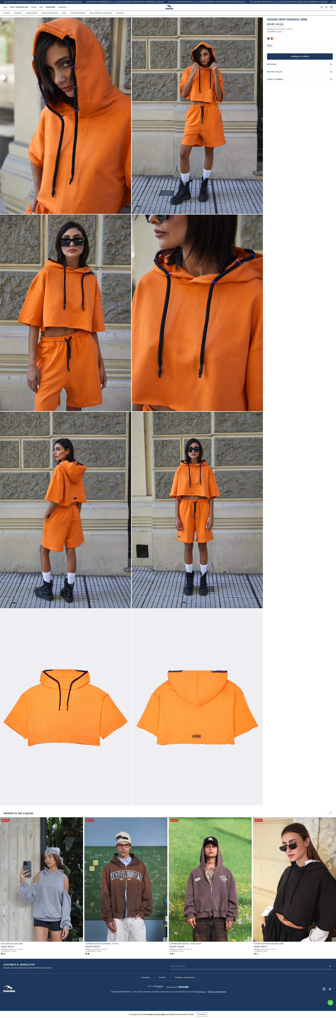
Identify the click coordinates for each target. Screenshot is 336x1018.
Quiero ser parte (184, 38)
